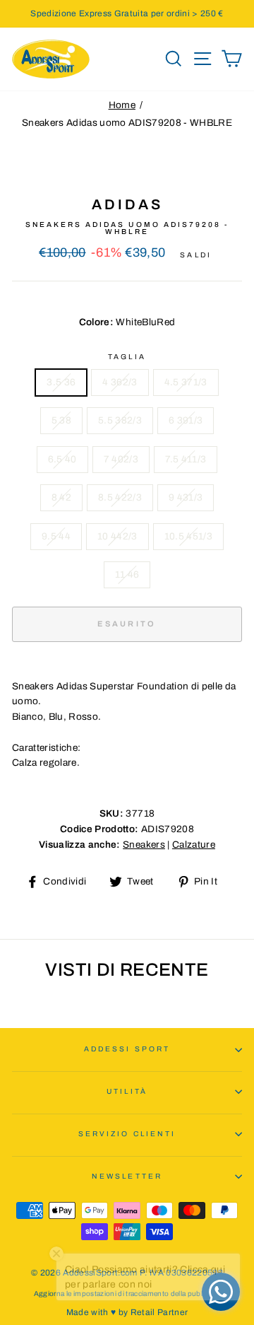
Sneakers (144, 844)
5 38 (61, 420)
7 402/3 (121, 459)
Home (122, 105)
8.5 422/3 (120, 497)
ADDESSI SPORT (127, 1049)
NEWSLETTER (127, 1176)
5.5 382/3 (120, 420)
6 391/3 (185, 420)
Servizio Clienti (127, 1134)
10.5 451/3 (188, 536)
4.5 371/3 (185, 382)
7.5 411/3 (185, 459)
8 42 (61, 497)
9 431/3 (185, 497)
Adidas (127, 204)
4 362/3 (119, 382)
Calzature (193, 844)
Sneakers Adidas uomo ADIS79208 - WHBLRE (127, 122)
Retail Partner (159, 1312)
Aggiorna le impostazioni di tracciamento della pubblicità (127, 1293)
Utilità (127, 1091)
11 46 (127, 574)
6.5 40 (62, 459)
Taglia (126, 357)
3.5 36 (61, 382)
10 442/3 (117, 536)
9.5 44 (56, 536)
